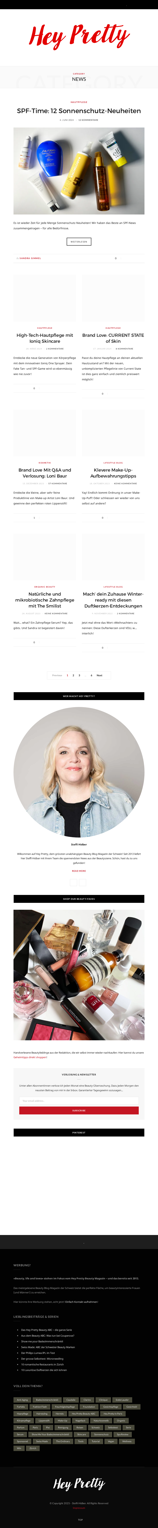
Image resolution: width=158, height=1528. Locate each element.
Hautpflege (79, 102)
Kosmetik (45, 463)
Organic (121, 1420)
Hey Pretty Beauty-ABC (83, 1413)
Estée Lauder (122, 1399)
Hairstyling (41, 1413)
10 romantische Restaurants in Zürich (42, 1364)
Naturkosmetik (101, 1420)
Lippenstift (44, 1420)
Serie (128, 1427)
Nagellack (80, 1420)
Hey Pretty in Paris (113, 1413)
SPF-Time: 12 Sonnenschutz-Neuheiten (79, 111)
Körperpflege (23, 1420)
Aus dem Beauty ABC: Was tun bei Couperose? (47, 1335)
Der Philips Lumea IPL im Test (38, 1353)
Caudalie (70, 1399)
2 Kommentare (55, 349)
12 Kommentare (88, 120)
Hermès (60, 1413)
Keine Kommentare (125, 483)
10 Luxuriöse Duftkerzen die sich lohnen (44, 1370)
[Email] (140, 258)
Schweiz (96, 1427)
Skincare (81, 1434)
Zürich (32, 1448)
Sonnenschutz (101, 1434)
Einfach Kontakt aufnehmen (81, 1302)
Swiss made (42, 1441)
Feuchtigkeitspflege (65, 1406)
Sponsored (22, 1441)
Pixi (48, 1427)
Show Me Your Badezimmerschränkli (50, 1434)
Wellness (126, 1441)
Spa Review (122, 1434)
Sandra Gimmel (30, 258)
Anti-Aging (22, 1399)
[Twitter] (130, 258)
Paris (35, 1427)
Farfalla (21, 1406)
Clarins (87, 1399)
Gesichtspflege (110, 1406)
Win (19, 1448)
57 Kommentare (57, 483)
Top (80, 1519)
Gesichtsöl (131, 1406)
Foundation (89, 1406)
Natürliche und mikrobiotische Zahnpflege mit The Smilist (44, 600)
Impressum (79, 1507)
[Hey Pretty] (79, 38)
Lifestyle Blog (113, 463)
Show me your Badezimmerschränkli (42, 1341)
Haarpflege (22, 1413)
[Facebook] (125, 258)
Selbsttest (113, 1427)
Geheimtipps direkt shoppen (29, 1057)
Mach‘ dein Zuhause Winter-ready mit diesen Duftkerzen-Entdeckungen (113, 600)
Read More (79, 871)
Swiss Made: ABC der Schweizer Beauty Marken (48, 1347)
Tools (80, 1441)
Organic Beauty (44, 587)
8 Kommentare (124, 349)
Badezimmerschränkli (47, 1399)
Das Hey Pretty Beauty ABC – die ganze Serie (46, 1330)
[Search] (141, 4)
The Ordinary (63, 1441)
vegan (111, 1441)
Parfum (20, 1427)
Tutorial (96, 1441)
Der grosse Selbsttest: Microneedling (42, 1358)
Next (99, 675)
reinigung (63, 1427)
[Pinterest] (135, 258)
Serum (20, 1434)
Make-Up (62, 1420)
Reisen (79, 1427)
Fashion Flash (40, 1406)
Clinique (103, 1399)
